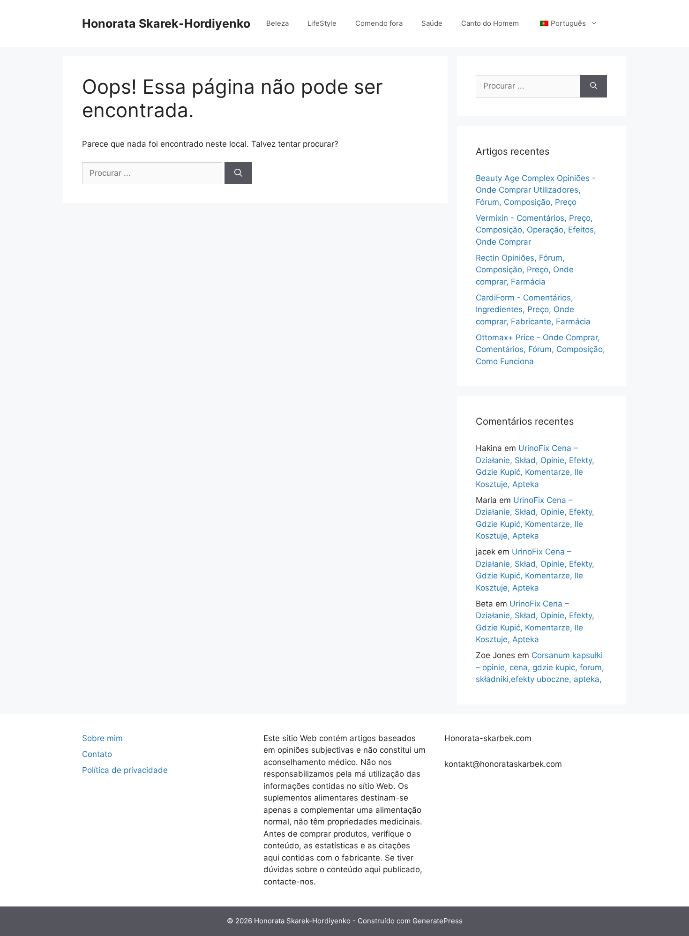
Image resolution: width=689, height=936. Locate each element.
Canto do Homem (490, 23)
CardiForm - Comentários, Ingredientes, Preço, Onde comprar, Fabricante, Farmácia (533, 309)
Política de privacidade (125, 770)
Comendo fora (379, 23)
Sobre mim (102, 738)
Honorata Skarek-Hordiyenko (166, 23)
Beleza (277, 23)
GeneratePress (437, 920)
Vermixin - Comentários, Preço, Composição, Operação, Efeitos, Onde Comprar (536, 230)
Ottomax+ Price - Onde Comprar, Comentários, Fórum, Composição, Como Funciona (540, 349)
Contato (97, 754)
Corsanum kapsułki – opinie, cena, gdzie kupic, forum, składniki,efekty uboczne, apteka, (540, 667)
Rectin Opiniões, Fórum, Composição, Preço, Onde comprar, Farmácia (525, 269)
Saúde (431, 23)
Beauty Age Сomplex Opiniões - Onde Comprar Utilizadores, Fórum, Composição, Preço (536, 190)
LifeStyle (322, 23)
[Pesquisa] (238, 173)
